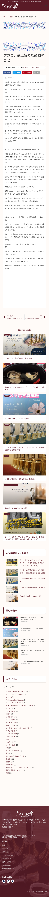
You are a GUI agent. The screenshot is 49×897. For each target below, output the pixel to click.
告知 (11, 17)
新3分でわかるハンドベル (15, 756)
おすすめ (9, 708)
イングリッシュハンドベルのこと (18, 728)
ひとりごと (27, 67)
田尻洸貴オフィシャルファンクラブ (18, 767)
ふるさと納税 (10, 719)
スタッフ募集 (10, 731)
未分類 (8, 759)
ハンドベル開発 (11, 733)
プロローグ (10, 739)
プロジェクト (10, 736)
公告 (7, 747)
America (9, 697)
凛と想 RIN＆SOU (12, 750)
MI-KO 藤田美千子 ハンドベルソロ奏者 (19, 705)
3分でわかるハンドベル (14, 694)
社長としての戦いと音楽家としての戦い (20, 479)
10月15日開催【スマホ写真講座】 (17, 418)
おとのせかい (10, 711)
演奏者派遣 (10, 764)
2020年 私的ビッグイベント (16, 691)
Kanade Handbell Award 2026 (16, 508)
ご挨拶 (8, 714)
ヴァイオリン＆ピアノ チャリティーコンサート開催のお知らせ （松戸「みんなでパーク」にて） (24, 538)
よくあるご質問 (11, 722)
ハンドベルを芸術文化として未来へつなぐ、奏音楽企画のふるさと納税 (24, 448)
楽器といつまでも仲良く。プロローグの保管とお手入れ (24, 388)
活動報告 (9, 762)
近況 (37, 67)
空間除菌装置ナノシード (14, 770)
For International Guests (14, 700)
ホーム (5, 17)
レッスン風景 (10, 745)
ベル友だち (10, 742)
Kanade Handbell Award (14, 703)
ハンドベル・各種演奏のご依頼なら (18, 358)
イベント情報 (10, 725)
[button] (46, 6)
